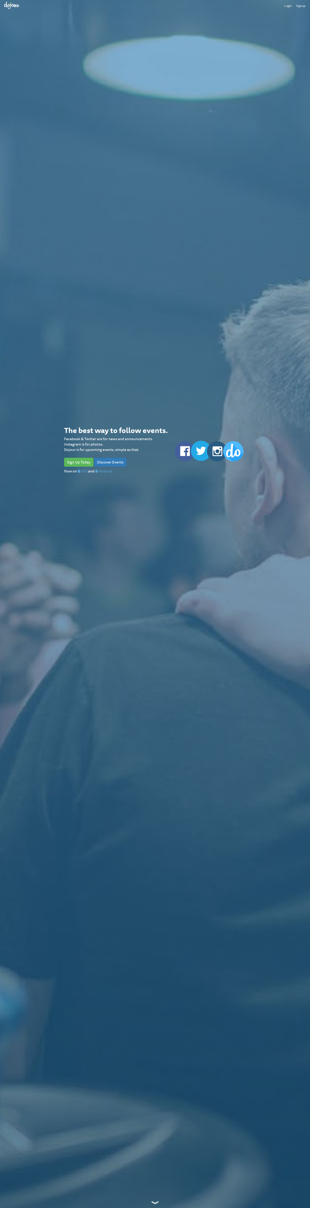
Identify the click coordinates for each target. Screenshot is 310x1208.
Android (105, 471)
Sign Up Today (78, 462)
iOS (84, 471)
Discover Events (110, 462)
